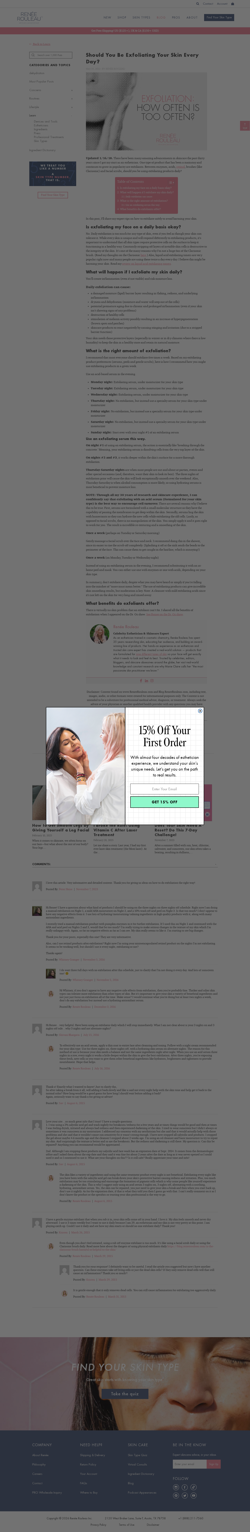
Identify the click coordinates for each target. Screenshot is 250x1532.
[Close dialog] (200, 711)
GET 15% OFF (165, 802)
